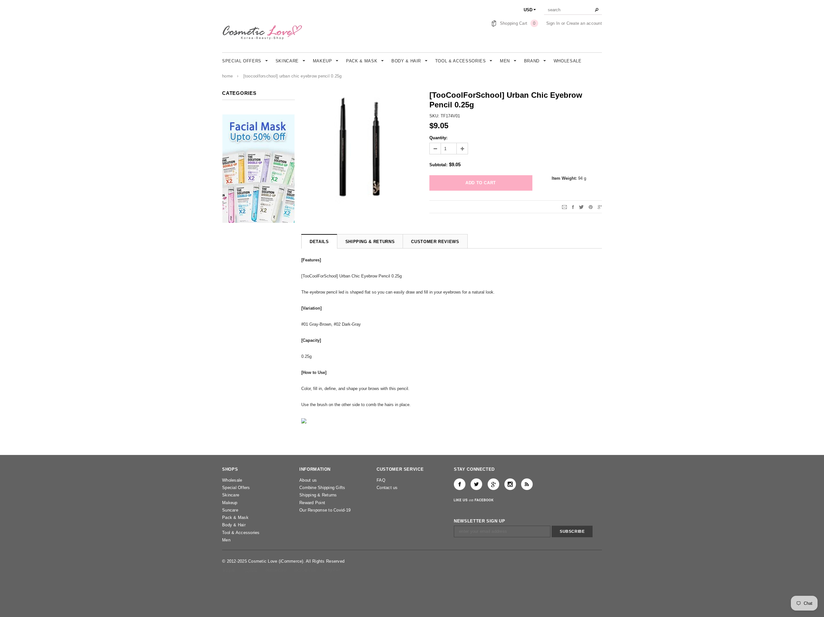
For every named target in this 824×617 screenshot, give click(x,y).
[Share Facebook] (573, 206)
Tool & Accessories (241, 532)
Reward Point (312, 502)
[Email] (564, 206)
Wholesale (232, 480)
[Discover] (306, 569)
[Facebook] (459, 484)
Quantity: (438, 137)
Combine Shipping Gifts (322, 487)
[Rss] (527, 484)
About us (308, 480)
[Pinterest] (591, 206)
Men (226, 540)
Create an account (584, 23)
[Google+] (600, 206)
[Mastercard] (277, 569)
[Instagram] (510, 484)
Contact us (387, 487)
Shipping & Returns (318, 495)
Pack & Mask (235, 517)
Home (227, 76)
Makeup (230, 502)
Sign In (553, 23)
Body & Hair (234, 524)
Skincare (230, 495)
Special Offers (236, 487)
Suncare (230, 510)
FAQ (381, 480)
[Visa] (229, 569)
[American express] (250, 569)
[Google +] (493, 484)
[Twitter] (581, 206)
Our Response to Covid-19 (325, 510)
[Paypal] (332, 569)
